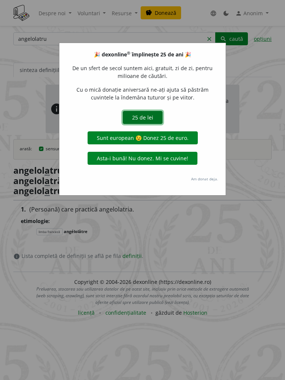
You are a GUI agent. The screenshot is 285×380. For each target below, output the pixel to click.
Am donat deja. (204, 178)
